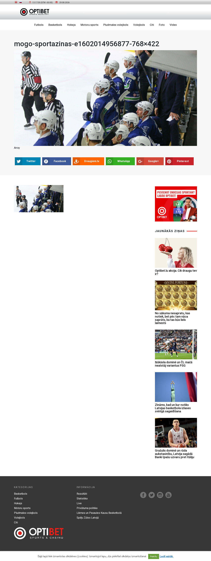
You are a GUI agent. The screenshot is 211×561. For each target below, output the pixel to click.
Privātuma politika (87, 508)
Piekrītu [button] (153, 556)
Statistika (82, 498)
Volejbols (139, 24)
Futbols (39, 24)
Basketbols (55, 24)
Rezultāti (82, 493)
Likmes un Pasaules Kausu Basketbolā (99, 512)
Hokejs (71, 24)
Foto (162, 24)
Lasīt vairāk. (166, 556)
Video (173, 24)
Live (79, 503)
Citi (152, 24)
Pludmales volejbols (115, 24)
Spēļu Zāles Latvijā (88, 517)
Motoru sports (89, 24)
